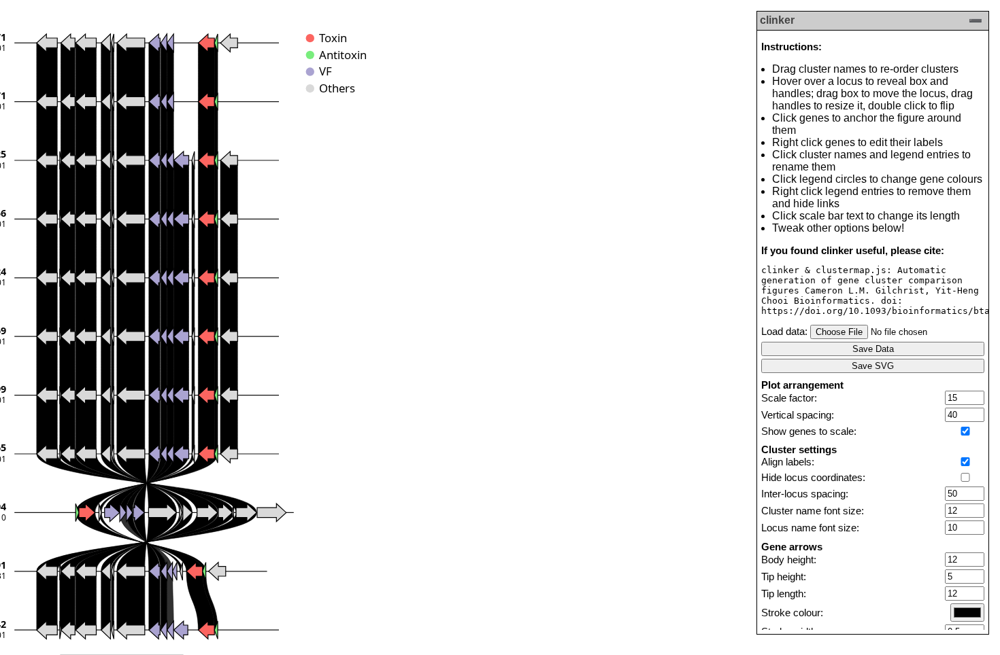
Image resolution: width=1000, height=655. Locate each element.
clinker (777, 20)
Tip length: (783, 593)
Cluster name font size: (812, 511)
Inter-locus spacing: (804, 494)
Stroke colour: (792, 612)
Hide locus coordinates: (813, 477)
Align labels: (787, 462)
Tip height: (783, 576)
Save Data (873, 349)
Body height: (788, 559)
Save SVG (873, 366)
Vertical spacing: (797, 415)
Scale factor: (789, 398)
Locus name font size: (810, 528)
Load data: (784, 331)
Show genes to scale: (808, 431)
